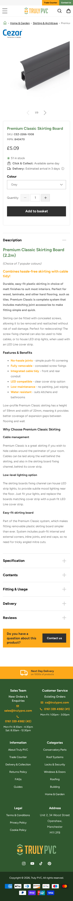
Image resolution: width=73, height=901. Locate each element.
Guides (18, 787)
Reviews (10, 618)
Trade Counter (50, 2)
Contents (10, 575)
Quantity (12, 198)
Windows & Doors (55, 772)
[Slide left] (28, 112)
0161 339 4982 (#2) (18, 721)
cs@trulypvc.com (57, 702)
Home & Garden (20, 23)
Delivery (9, 603)
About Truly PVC (18, 749)
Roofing (55, 779)
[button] (5, 11)
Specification (14, 561)
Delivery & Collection (18, 764)
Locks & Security (55, 764)
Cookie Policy (18, 830)
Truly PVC (36, 877)
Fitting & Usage (15, 589)
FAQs (18, 779)
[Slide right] (45, 112)
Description (12, 240)
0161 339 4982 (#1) (57, 709)
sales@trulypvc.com (18, 710)
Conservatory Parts (55, 749)
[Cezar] (36, 34)
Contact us (54, 638)
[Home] (5, 23)
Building (55, 787)
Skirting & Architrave (45, 23)
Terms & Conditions (18, 815)
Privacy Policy (18, 822)
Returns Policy (18, 772)
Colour (12, 176)
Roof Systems (54, 757)
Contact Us (66, 2)
